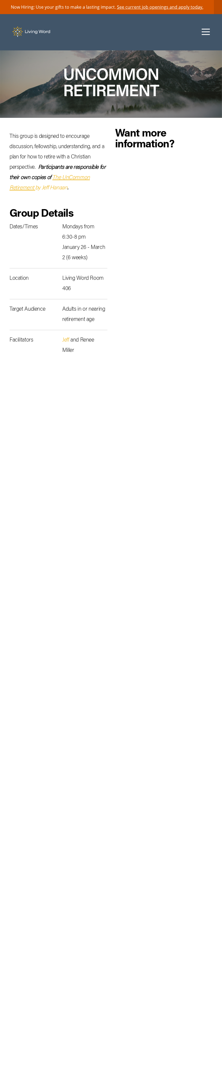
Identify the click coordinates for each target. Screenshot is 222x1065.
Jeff (65, 340)
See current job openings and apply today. (160, 7)
